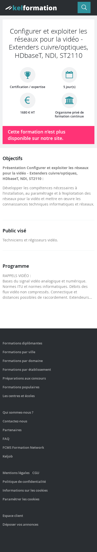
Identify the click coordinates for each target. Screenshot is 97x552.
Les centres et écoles (19, 395)
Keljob (8, 456)
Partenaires (12, 430)
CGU (35, 472)
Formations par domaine (23, 360)
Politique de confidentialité (24, 481)
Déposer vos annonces (20, 524)
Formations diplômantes (22, 343)
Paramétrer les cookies (21, 499)
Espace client (13, 515)
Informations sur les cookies (25, 490)
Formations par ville (19, 352)
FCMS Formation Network (23, 447)
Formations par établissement (27, 369)
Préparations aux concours (24, 378)
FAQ (6, 438)
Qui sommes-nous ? (18, 412)
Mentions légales (16, 472)
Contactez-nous (15, 421)
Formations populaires (21, 387)
